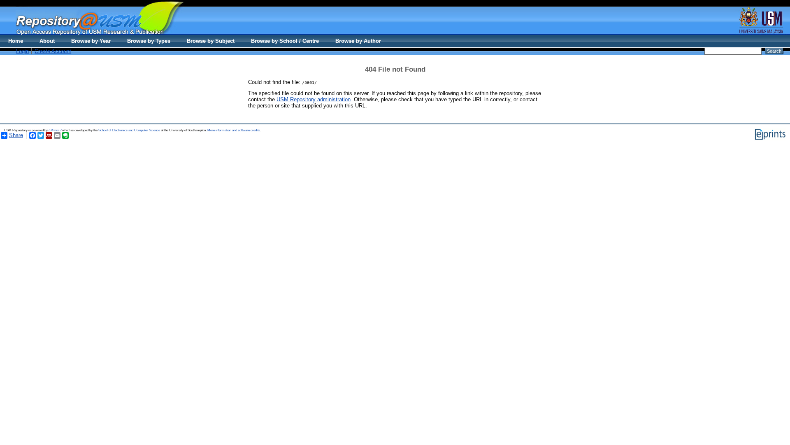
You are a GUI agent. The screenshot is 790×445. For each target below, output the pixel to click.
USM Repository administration (313, 99)
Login (22, 51)
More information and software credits (233, 130)
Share (16, 135)
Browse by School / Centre (285, 41)
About (47, 41)
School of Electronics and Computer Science (129, 130)
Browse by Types (148, 41)
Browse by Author (358, 41)
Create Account (53, 51)
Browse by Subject (211, 41)
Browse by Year (91, 41)
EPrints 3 (55, 130)
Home (15, 41)
